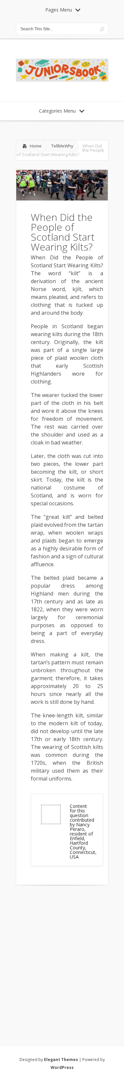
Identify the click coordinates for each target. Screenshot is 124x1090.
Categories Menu (57, 111)
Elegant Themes (61, 1059)
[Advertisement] (62, 957)
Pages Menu (58, 10)
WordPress (62, 1067)
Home (36, 146)
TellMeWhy (62, 146)
